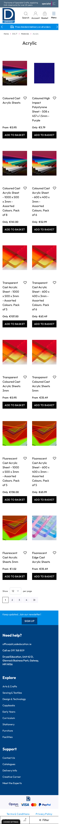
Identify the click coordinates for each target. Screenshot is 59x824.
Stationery (8, 724)
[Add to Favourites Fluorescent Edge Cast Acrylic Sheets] (54, 553)
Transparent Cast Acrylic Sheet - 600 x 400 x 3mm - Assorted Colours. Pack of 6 (40, 296)
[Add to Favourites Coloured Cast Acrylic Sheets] (25, 98)
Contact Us (9, 757)
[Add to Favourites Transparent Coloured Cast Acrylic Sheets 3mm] (25, 377)
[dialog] (11, 821)
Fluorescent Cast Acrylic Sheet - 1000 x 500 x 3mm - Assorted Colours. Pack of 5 (11, 472)
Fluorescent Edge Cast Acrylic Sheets (41, 557)
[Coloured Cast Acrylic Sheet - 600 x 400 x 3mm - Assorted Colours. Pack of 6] (44, 163)
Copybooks (9, 705)
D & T (14, 34)
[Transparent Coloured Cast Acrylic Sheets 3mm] (15, 352)
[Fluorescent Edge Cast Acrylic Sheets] (44, 528)
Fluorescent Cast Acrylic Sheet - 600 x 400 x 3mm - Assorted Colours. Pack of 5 (40, 472)
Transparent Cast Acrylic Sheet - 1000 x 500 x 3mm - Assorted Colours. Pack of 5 (11, 296)
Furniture (8, 730)
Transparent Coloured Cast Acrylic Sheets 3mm (11, 383)
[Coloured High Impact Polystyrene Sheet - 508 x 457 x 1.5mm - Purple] (44, 73)
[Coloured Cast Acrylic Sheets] (15, 73)
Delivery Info (10, 770)
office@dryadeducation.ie (17, 644)
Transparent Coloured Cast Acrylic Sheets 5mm (41, 383)
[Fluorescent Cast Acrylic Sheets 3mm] (15, 528)
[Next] (34, 600)
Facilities (8, 737)
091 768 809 (17, 650)
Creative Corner (12, 776)
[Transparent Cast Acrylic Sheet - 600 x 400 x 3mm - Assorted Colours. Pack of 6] (44, 257)
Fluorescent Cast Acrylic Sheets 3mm (10, 557)
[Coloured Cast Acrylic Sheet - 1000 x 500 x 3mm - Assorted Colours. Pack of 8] (15, 163)
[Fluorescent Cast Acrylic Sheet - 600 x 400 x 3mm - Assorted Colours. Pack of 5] (44, 433)
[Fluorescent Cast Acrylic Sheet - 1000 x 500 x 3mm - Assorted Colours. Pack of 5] (15, 433)
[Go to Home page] (8, 15)
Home (6, 34)
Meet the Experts (12, 783)
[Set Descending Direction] (24, 820)
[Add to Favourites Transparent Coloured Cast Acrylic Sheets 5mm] (54, 377)
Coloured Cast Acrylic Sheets (11, 100)
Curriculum (9, 718)
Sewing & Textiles (12, 692)
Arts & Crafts (10, 686)
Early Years (9, 711)
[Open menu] (53, 13)
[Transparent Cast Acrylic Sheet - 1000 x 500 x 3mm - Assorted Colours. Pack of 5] (15, 257)
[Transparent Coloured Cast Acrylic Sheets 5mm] (44, 352)
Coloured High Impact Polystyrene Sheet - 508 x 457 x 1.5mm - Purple (41, 109)
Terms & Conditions (18, 813)
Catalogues (9, 764)
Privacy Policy (44, 813)
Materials (25, 34)
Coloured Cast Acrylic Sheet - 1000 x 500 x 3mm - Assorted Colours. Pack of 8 (11, 201)
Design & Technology (14, 699)
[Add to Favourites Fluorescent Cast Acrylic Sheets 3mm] (25, 553)
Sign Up (30, 621)
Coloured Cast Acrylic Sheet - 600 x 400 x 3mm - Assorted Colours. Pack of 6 (41, 201)
